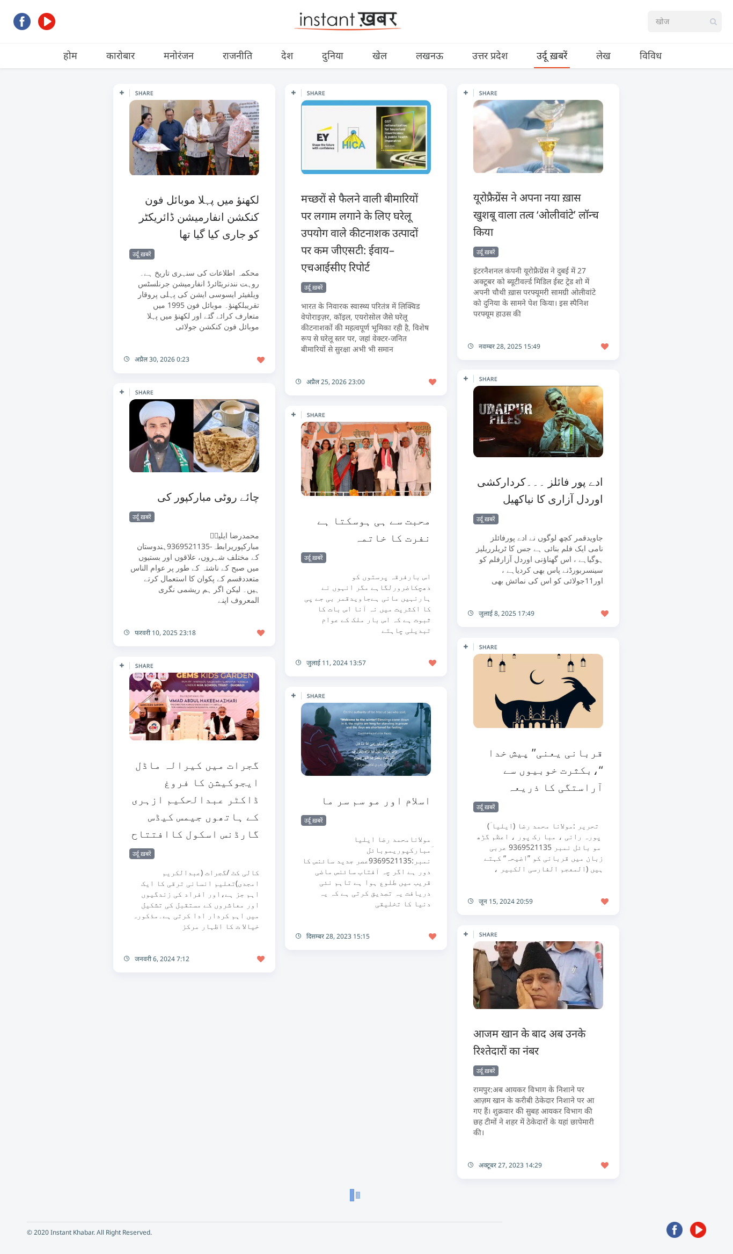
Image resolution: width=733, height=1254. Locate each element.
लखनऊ (429, 55)
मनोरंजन (179, 55)
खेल (379, 55)
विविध (651, 55)
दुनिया (332, 55)
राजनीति (237, 55)
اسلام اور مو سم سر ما (376, 800)
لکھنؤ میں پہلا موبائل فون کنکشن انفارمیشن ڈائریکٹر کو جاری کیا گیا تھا (199, 216)
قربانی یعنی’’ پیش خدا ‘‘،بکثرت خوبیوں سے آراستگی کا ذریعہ (545, 769)
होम (70, 55)
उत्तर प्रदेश (490, 55)
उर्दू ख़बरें (552, 55)
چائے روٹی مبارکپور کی (208, 496)
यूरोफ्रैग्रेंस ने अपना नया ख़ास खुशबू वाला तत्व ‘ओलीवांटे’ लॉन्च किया (536, 214)
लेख (603, 55)
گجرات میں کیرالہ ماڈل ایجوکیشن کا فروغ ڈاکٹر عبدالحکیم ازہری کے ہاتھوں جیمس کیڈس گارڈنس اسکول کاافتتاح (195, 799)
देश (287, 55)
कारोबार (120, 55)
